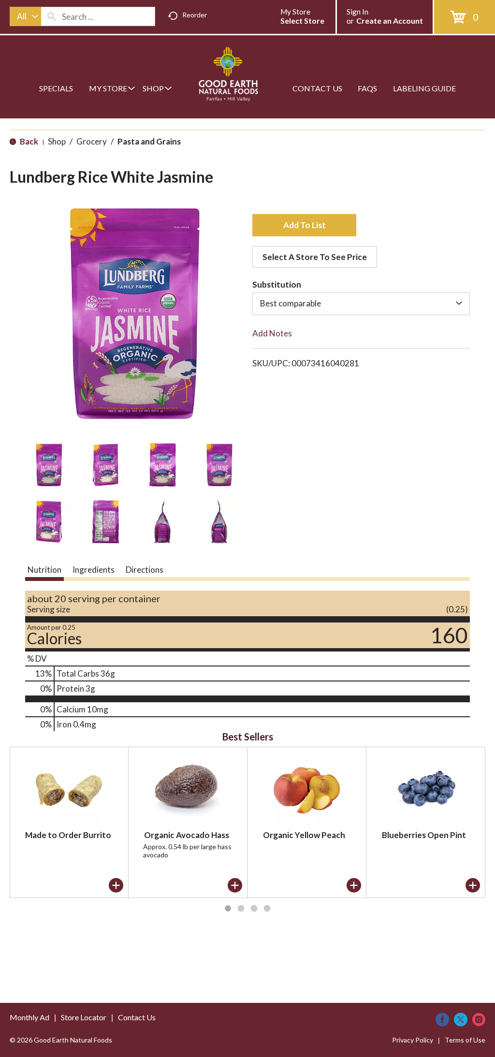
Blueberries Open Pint (424, 835)
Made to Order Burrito (68, 835)
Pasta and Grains (149, 141)
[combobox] (25, 16)
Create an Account (389, 20)
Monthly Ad (29, 1017)
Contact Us (137, 1017)
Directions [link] (144, 570)
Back (28, 141)
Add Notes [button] (272, 333)
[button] (49, 465)
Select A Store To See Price (314, 257)
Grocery (91, 141)
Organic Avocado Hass (186, 835)
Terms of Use (465, 1040)
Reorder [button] (194, 15)
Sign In (357, 11)
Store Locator (83, 1017)
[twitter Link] (460, 1020)
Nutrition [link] (44, 570)
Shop (57, 141)
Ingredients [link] (94, 570)
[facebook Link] (442, 1020)
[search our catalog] (51, 16)
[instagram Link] (478, 1020)
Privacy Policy (412, 1040)
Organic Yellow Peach (304, 835)
